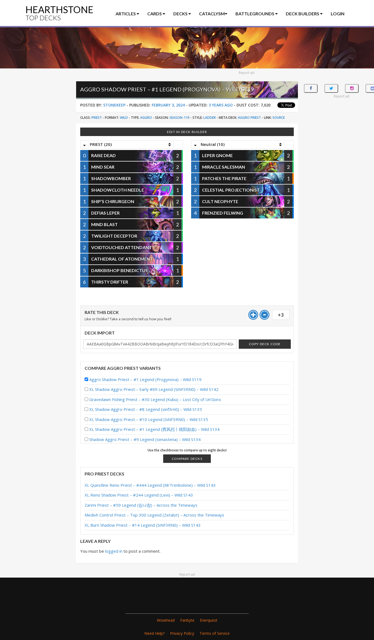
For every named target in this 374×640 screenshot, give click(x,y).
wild (124, 117)
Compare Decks (187, 459)
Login (337, 13)
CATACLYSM (212, 13)
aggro (146, 117)
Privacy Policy (182, 633)
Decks (180, 13)
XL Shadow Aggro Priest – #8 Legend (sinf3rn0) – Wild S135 (145, 409)
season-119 (179, 117)
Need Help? (154, 633)
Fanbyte (187, 620)
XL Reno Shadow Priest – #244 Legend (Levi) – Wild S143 (139, 495)
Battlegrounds (255, 13)
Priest (96, 117)
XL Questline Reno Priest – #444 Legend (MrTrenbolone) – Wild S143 (150, 485)
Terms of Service (215, 633)
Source (278, 117)
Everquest (208, 620)
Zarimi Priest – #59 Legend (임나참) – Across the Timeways (141, 505)
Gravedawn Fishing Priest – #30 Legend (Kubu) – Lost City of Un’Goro (155, 399)
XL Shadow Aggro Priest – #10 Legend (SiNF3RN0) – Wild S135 (148, 419)
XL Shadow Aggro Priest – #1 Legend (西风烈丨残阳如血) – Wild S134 (154, 429)
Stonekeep (114, 105)
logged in (113, 551)
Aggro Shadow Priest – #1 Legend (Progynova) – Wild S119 (145, 379)
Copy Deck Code (265, 344)
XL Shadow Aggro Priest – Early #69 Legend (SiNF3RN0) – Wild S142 (153, 389)
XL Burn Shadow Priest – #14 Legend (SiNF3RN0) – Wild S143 (143, 525)
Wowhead (166, 620)
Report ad (246, 72)
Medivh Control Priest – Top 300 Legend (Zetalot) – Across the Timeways (154, 515)
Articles (126, 13)
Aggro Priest (249, 117)
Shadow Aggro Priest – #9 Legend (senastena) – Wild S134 (145, 439)
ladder (209, 117)
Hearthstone (59, 13)
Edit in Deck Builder (187, 132)
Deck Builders (303, 13)
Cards (155, 13)
